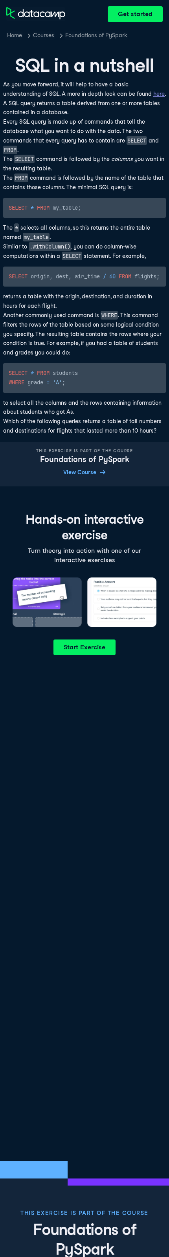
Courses (43, 35)
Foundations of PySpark (96, 35)
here (159, 94)
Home (14, 35)
